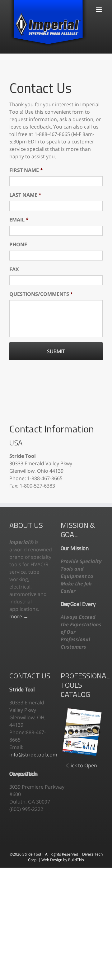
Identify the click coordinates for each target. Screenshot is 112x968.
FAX (14, 269)
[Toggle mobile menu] (99, 6)
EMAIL (19, 220)
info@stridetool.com (33, 754)
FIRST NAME (26, 170)
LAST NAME (25, 195)
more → (18, 616)
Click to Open (81, 765)
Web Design (52, 859)
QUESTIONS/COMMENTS (41, 294)
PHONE (18, 244)
